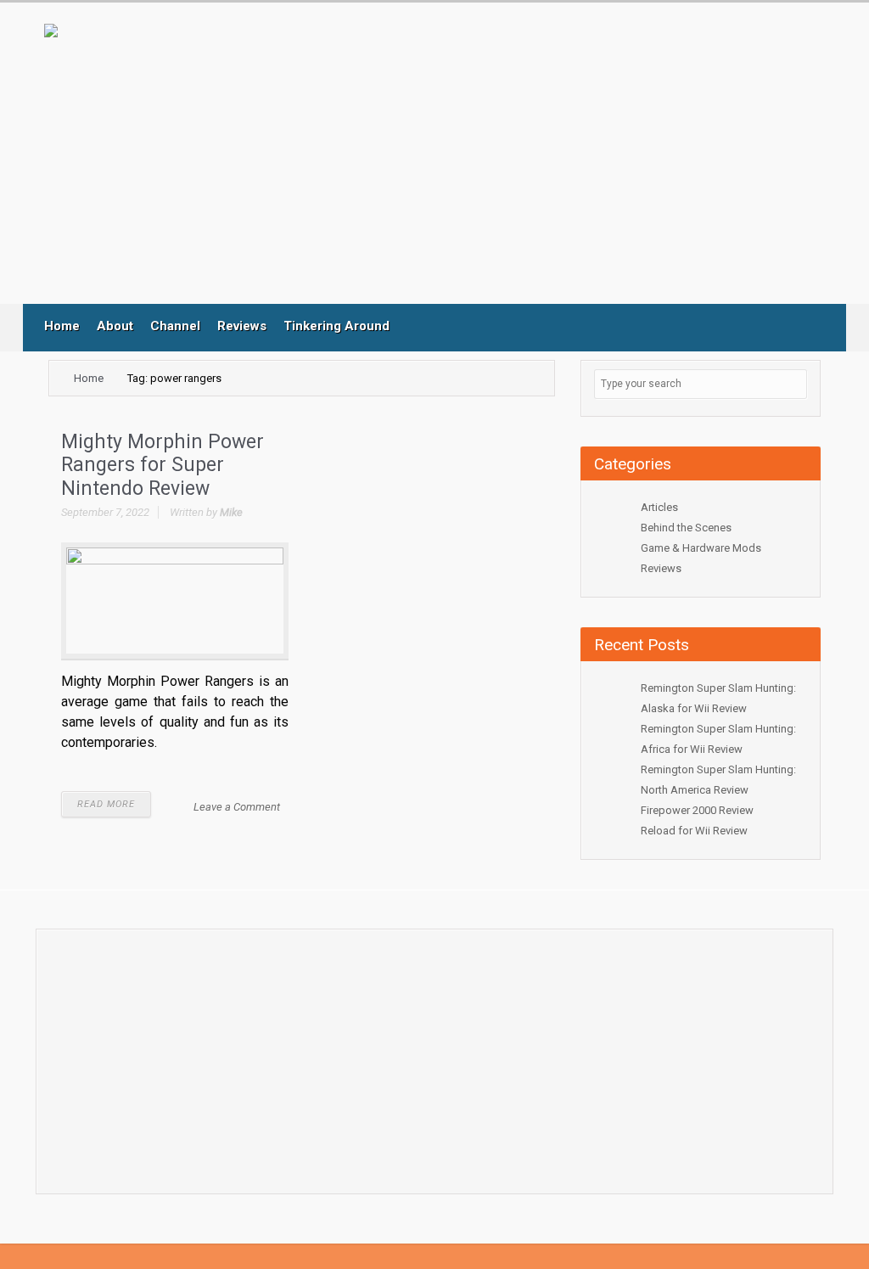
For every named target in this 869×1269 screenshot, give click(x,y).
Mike (231, 512)
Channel (175, 326)
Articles (659, 507)
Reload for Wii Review (694, 830)
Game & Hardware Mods (701, 548)
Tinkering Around (336, 326)
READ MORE (106, 804)
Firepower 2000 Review (697, 810)
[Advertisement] (396, 164)
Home (62, 326)
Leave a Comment (236, 806)
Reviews (241, 326)
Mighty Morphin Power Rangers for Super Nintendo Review (162, 465)
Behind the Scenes (686, 527)
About (115, 326)
